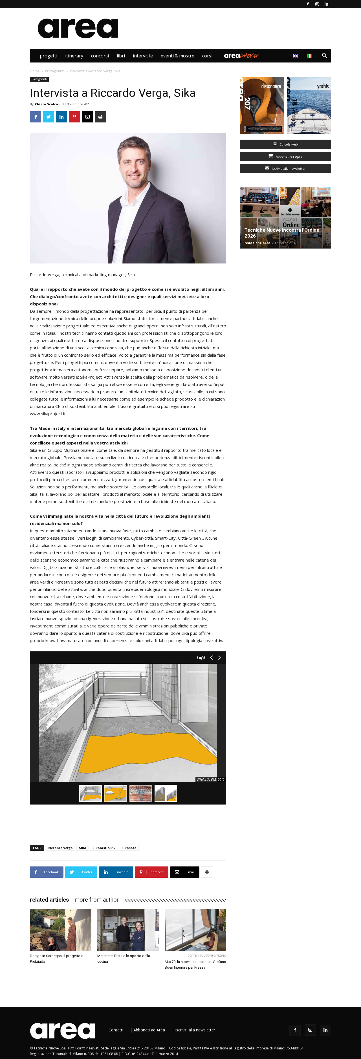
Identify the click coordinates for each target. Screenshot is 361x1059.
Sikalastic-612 (104, 848)
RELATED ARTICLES (49, 899)
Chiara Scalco (46, 104)
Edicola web (288, 144)
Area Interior (241, 55)
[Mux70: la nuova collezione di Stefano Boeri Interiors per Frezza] (195, 930)
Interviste (143, 56)
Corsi (207, 56)
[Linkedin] (326, 4)
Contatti (116, 1030)
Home (35, 71)
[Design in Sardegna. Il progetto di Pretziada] (60, 930)
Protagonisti (55, 71)
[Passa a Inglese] (296, 55)
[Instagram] (317, 4)
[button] (324, 56)
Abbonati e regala (288, 156)
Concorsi (100, 56)
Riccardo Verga (60, 848)
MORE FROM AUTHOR (97, 899)
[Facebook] (307, 4)
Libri (121, 56)
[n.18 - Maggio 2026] (309, 107)
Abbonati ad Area (149, 1030)
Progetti (48, 56)
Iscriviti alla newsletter (288, 168)
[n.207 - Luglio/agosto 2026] (262, 107)
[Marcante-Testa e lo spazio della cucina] (128, 930)
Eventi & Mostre (177, 56)
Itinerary (74, 56)
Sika (82, 848)
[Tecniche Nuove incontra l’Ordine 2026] (285, 218)
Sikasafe (129, 848)
